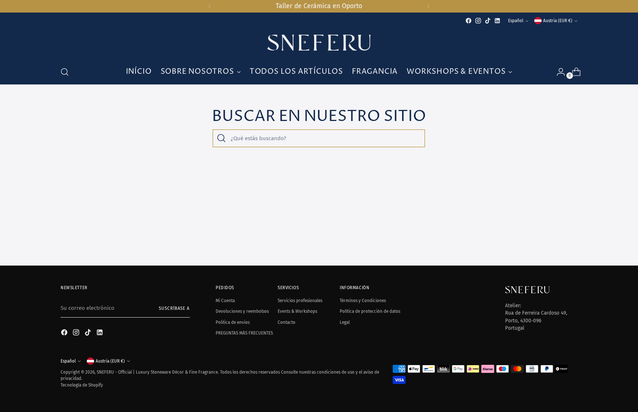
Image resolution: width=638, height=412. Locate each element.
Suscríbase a (174, 308)
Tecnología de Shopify (82, 385)
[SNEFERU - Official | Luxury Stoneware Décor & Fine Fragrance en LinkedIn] (497, 20)
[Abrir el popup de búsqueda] (64, 72)
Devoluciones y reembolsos (242, 311)
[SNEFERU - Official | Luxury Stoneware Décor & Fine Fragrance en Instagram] (478, 20)
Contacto (286, 322)
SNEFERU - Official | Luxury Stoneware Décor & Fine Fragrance (157, 372)
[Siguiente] (428, 6)
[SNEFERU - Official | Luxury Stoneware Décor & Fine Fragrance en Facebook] (468, 20)
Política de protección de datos (370, 311)
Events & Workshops (297, 311)
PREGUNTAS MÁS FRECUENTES (244, 333)
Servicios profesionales (300, 300)
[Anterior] (210, 6)
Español (515, 20)
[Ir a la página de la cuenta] (557, 72)
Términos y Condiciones (363, 300)
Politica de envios (233, 322)
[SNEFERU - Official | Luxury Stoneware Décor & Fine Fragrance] (319, 43)
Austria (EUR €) (557, 20)
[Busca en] (221, 138)
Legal (345, 322)
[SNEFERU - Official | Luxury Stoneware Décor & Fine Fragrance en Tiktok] (487, 20)
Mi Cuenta (225, 300)
